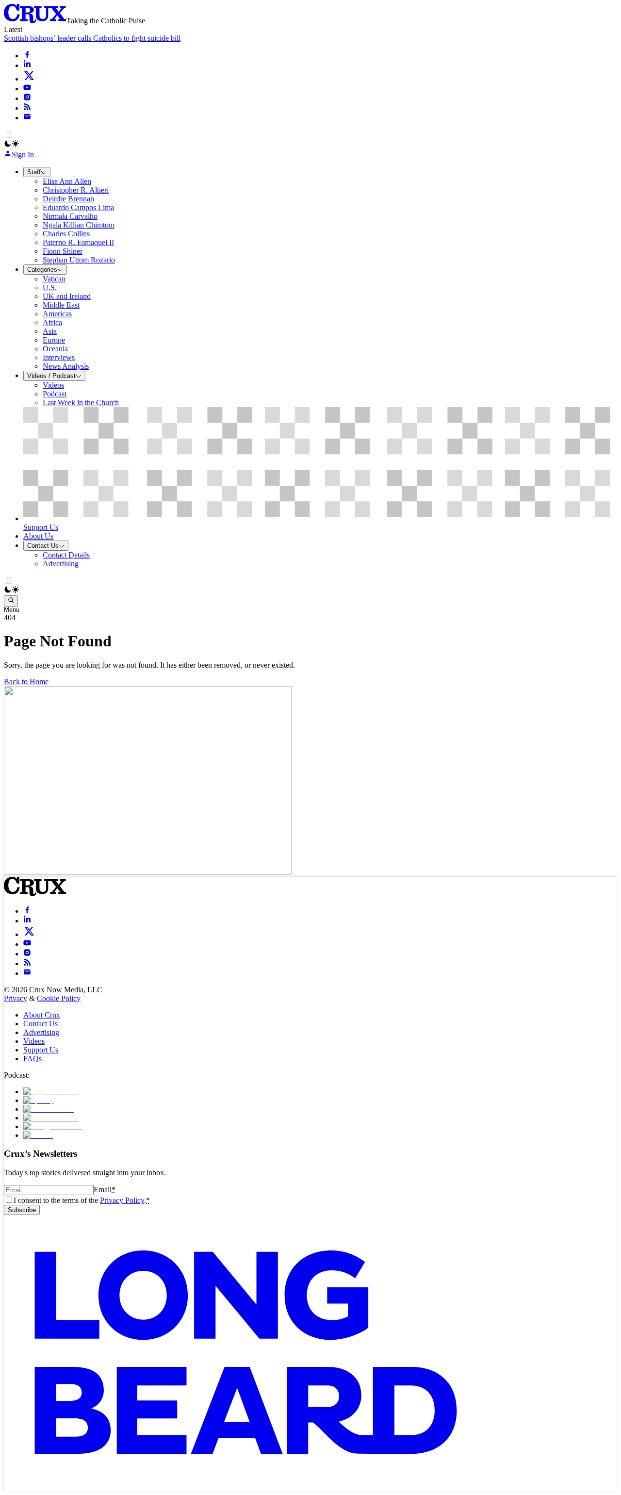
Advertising (41, 1032)
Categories (42, 269)
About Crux (41, 1015)
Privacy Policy (122, 1200)
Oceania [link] (55, 349)
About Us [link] (38, 536)
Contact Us (43, 545)
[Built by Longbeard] (246, 1486)
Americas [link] (57, 314)
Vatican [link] (54, 279)
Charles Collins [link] (66, 234)
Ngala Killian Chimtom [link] (78, 225)
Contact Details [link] (66, 555)
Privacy (15, 998)
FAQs (32, 1058)
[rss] (27, 108)
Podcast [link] (54, 394)
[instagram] (27, 98)
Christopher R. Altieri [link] (76, 190)
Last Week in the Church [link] (81, 402)
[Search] (11, 600)
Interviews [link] (59, 357)
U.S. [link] (50, 287)
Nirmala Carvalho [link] (70, 216)
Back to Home (26, 681)
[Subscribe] (27, 118)
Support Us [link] (40, 527)
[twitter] (29, 79)
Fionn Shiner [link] (62, 251)
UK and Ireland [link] (67, 296)
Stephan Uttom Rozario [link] (79, 260)
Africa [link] (52, 322)
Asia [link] (50, 331)
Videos (34, 1041)
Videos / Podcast (51, 375)
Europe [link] (54, 340)
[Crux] (35, 20)
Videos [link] (53, 385)
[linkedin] (27, 65)
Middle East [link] (61, 305)
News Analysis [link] (66, 366)
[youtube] (27, 88)
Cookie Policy (59, 998)
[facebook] (27, 55)
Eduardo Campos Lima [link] (78, 207)
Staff (34, 172)
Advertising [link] (61, 563)
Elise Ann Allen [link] (67, 181)
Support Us (40, 1050)
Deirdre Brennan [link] (68, 199)
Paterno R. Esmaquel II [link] (78, 242)
